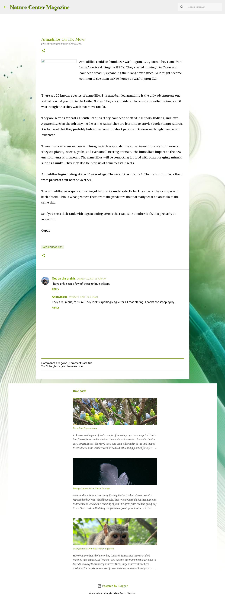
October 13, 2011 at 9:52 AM (83, 297)
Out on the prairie (63, 278)
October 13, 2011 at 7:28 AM (91, 278)
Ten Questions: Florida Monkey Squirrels (93, 548)
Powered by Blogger (115, 585)
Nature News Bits (52, 247)
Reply (55, 289)
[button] (43, 51)
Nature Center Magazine (39, 7)
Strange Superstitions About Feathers (91, 488)
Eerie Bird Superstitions (85, 428)
